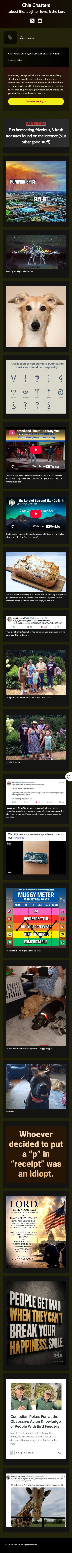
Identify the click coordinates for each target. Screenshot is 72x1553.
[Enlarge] (61, 654)
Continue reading (45, 101)
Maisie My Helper (15, 60)
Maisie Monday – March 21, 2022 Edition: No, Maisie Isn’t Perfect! (33, 54)
